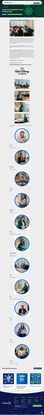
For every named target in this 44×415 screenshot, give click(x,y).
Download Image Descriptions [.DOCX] (16, 62)
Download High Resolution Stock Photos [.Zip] (17, 60)
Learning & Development (23, 401)
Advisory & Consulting (23, 399)
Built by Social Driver (4, 414)
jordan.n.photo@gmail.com (14, 46)
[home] (8, 2)
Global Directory (30, 400)
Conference (35, 399)
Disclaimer (16, 408)
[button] (15, 3)
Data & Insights (23, 400)
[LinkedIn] (41, 399)
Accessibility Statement (26, 414)
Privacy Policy (15, 414)
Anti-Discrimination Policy (39, 414)
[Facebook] (41, 396)
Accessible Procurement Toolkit (30, 401)
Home (3, 7)
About (15, 399)
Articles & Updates (36, 401)
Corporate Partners (17, 400)
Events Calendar (36, 400)
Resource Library (6, 7)
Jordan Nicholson (21, 45)
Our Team (16, 401)
